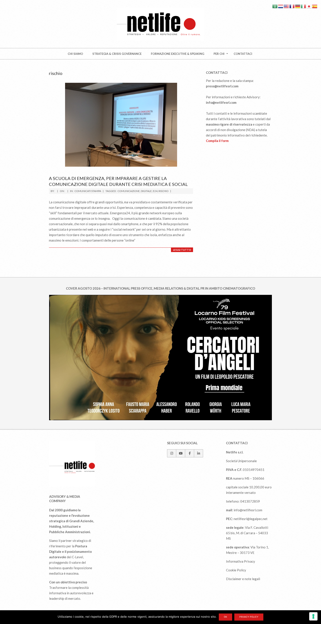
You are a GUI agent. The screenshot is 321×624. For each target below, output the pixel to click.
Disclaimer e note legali (243, 579)
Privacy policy (248, 616)
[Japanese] (309, 6)
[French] (292, 6)
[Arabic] (275, 6)
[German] (298, 6)
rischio (164, 191)
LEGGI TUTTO (182, 249)
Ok (225, 616)
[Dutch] (281, 6)
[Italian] (303, 6)
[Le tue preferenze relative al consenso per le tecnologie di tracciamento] (313, 616)
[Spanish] (315, 6)
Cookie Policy (236, 570)
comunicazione (128, 191)
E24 (155, 191)
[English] (286, 6)
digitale (146, 191)
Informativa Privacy (240, 561)
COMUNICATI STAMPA (87, 191)
